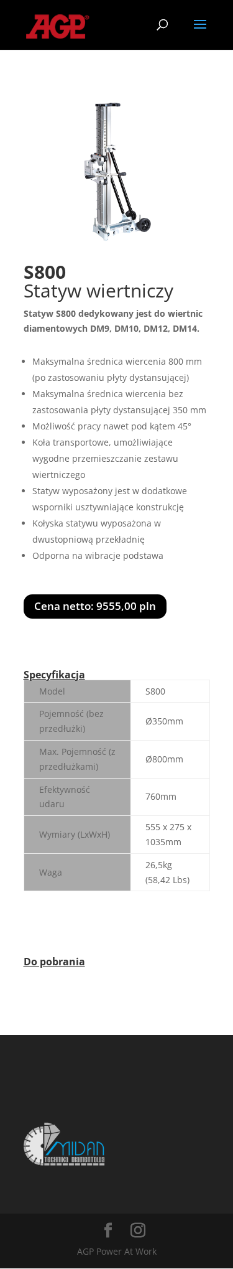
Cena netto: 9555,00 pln (95, 606)
